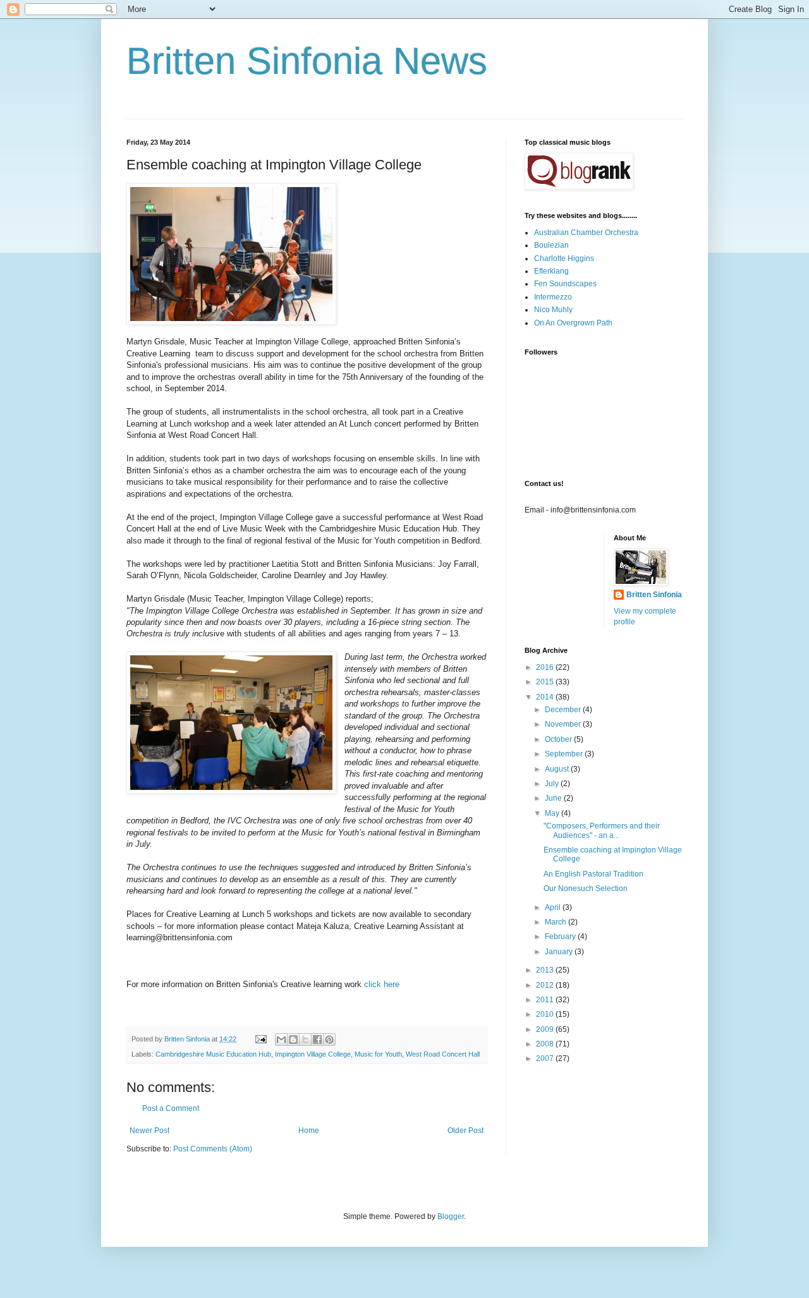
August (558, 769)
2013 (546, 970)
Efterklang (551, 271)
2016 (546, 667)
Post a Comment (170, 1108)
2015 (546, 681)
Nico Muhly (553, 309)
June (554, 798)
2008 (546, 1044)
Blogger (450, 1216)
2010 (546, 1014)
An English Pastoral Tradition (593, 874)
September (565, 753)
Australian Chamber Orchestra (586, 232)
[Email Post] (260, 1039)
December (564, 709)
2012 (546, 985)
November (564, 724)
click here (381, 984)
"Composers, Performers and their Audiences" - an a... (602, 830)
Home (308, 1130)
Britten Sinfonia (654, 594)
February (561, 936)
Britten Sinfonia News (306, 61)
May (553, 813)
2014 (546, 697)
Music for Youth (378, 1054)
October (559, 739)
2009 (546, 1029)
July (553, 783)
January (560, 951)
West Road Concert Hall (443, 1054)
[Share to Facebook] (317, 1039)
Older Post (465, 1130)
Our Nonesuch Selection (586, 888)
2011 (546, 999)
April (554, 907)
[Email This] (281, 1039)
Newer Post (149, 1130)
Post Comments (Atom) (212, 1148)
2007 (546, 1058)
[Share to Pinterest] (329, 1039)
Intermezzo (553, 297)
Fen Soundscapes (565, 283)
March (556, 922)
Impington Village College (313, 1054)
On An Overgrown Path (573, 322)
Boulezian (551, 245)
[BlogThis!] (293, 1039)
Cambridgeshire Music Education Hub (213, 1054)
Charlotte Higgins (564, 258)
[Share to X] (305, 1039)
